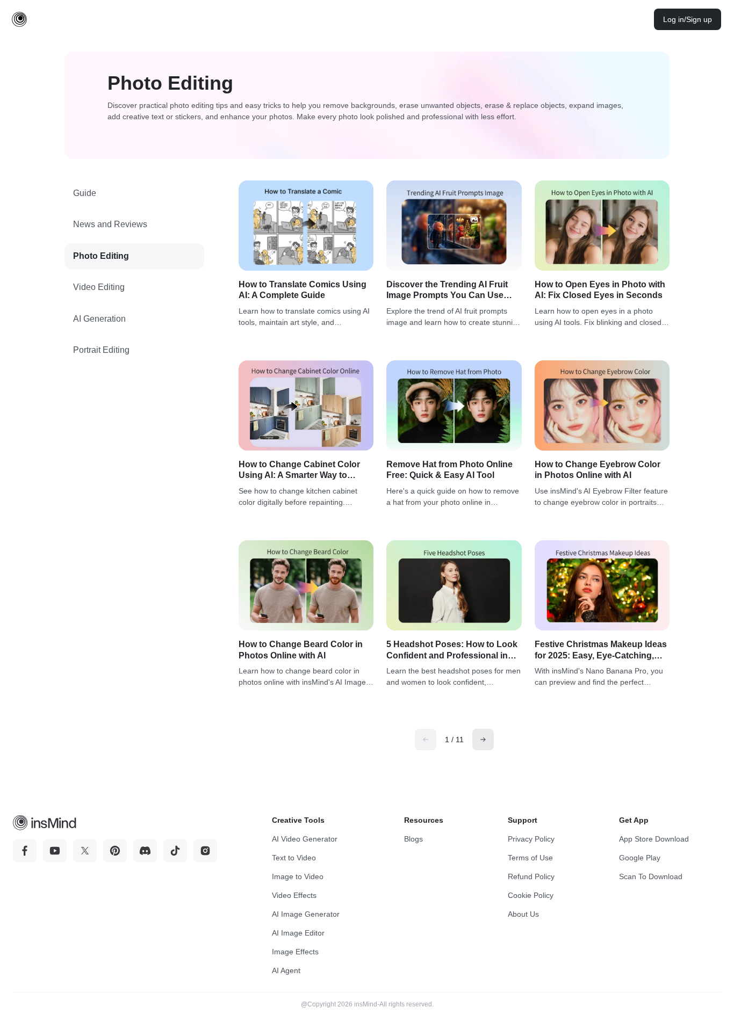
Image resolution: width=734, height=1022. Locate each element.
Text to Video (294, 857)
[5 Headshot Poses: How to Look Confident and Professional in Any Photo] (453, 585)
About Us (523, 914)
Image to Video (297, 876)
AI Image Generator (306, 914)
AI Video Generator (304, 839)
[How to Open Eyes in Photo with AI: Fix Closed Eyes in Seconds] (602, 225)
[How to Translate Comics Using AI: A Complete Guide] (306, 225)
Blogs (413, 839)
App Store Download (654, 839)
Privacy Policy (531, 839)
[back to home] (19, 19)
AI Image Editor (298, 933)
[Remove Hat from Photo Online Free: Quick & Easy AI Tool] (453, 405)
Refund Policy (531, 876)
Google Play (639, 857)
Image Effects (295, 951)
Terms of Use (530, 857)
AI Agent (286, 970)
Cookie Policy (530, 895)
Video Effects (294, 895)
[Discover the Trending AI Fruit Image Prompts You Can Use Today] (453, 225)
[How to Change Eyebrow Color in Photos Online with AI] (602, 405)
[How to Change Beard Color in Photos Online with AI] (306, 585)
